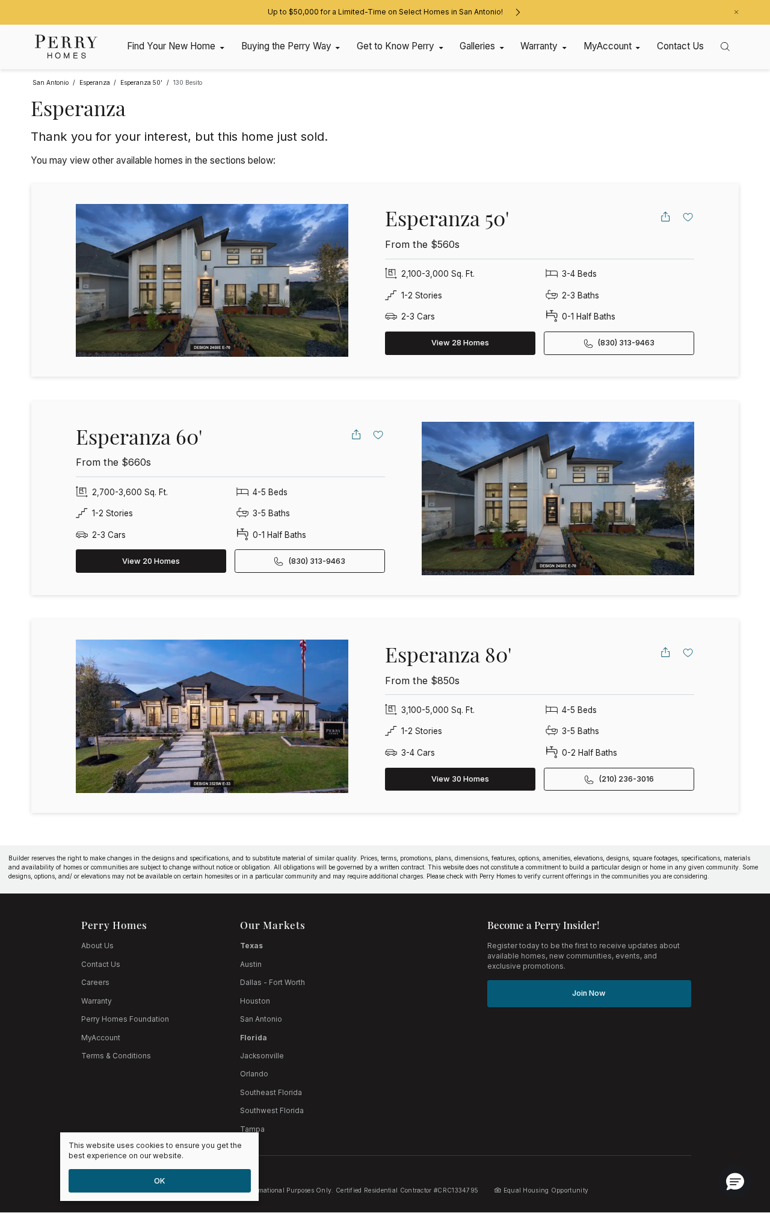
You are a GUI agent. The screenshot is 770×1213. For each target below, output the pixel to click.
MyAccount (100, 1038)
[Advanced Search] (725, 47)
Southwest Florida (272, 1111)
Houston (255, 1001)
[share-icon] (665, 217)
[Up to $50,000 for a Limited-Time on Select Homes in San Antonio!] (518, 12)
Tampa (252, 1129)
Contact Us (100, 964)
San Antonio (261, 1019)
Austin (251, 964)
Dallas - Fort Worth (272, 982)
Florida (253, 1038)
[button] (735, 1181)
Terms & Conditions (116, 1056)
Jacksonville (262, 1056)
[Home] (66, 46)
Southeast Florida (271, 1092)
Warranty (96, 1001)
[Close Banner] (736, 12)
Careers (95, 982)
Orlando (254, 1074)
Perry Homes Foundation (125, 1019)
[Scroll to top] (734, 1138)
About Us (97, 946)
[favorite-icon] (688, 217)
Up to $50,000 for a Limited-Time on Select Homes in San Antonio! (385, 12)
